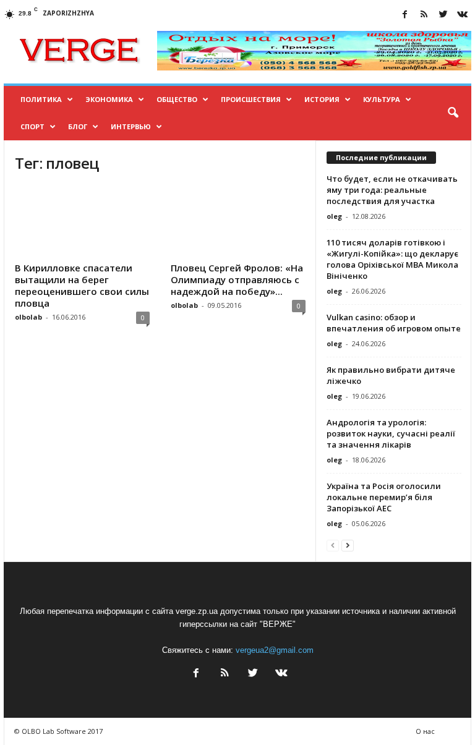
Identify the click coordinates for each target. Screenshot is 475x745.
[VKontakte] (462, 15)
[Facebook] (404, 15)
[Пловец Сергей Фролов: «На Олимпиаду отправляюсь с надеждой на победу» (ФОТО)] (238, 221)
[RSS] (423, 15)
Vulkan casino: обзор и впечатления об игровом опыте (394, 323)
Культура (381, 99)
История (322, 99)
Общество (176, 99)
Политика (41, 99)
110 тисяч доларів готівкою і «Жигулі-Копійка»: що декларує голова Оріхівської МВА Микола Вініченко (392, 259)
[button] (452, 113)
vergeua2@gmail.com (275, 650)
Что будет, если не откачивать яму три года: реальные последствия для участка (392, 189)
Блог (77, 126)
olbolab (28, 316)
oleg (334, 216)
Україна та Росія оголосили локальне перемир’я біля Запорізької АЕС (384, 497)
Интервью (131, 126)
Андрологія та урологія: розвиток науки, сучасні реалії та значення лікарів (391, 433)
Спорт (32, 126)
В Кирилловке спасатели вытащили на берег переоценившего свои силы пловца (82, 285)
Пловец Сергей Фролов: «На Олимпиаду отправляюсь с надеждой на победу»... (237, 279)
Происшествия (251, 99)
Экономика (109, 99)
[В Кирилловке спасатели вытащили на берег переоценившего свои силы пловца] (82, 221)
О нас (425, 731)
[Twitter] (442, 15)
